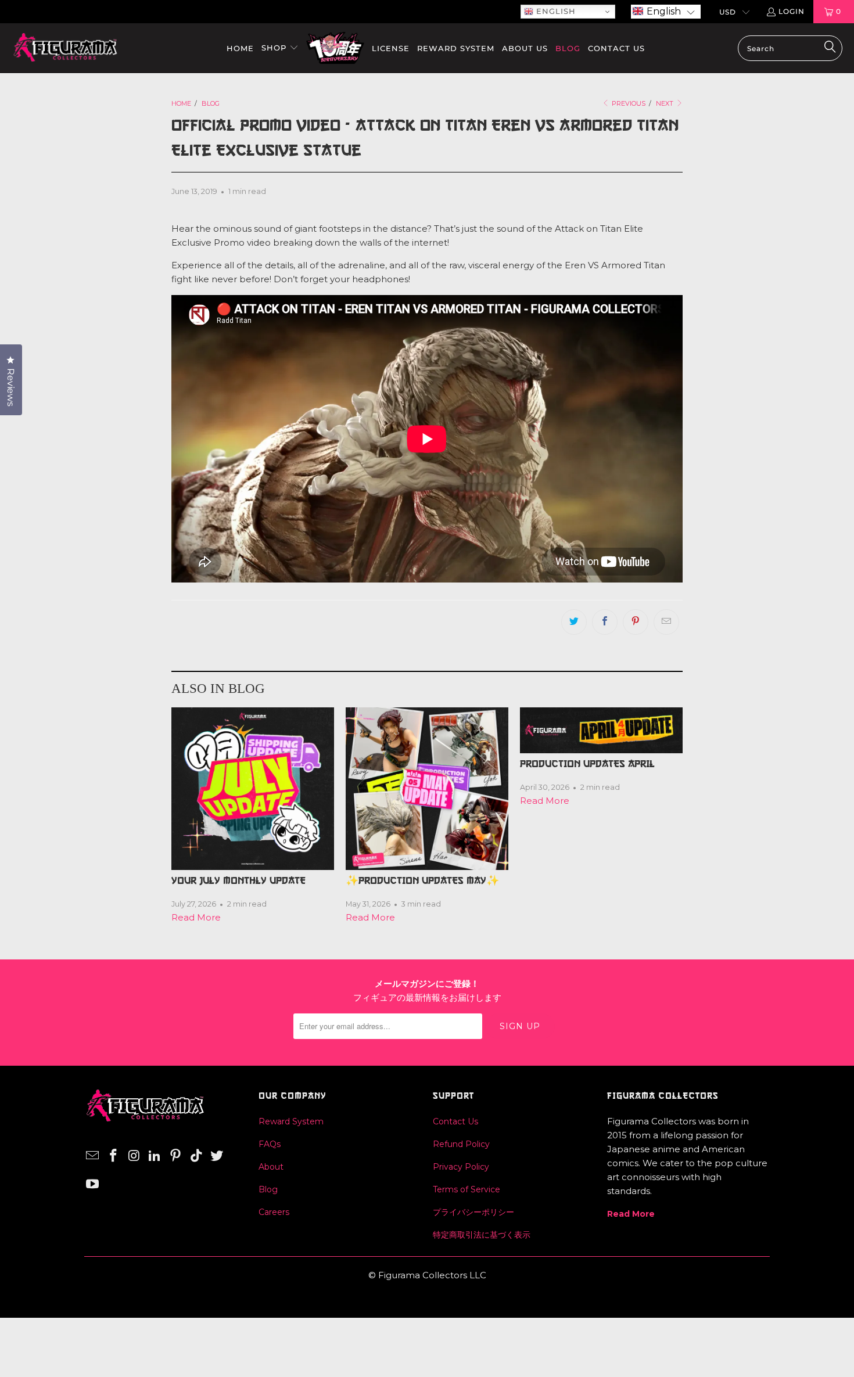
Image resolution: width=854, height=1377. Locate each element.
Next (665, 103)
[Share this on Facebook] (605, 622)
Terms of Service (466, 1189)
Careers (274, 1212)
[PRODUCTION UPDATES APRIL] (601, 730)
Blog (268, 1189)
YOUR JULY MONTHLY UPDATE (238, 880)
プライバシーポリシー (473, 1212)
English (554, 11)
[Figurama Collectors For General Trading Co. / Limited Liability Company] (65, 48)
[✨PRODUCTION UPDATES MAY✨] (427, 788)
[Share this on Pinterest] (635, 622)
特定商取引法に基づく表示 (481, 1234)
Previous (627, 103)
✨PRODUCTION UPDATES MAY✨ (422, 880)
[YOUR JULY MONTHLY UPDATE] (252, 788)
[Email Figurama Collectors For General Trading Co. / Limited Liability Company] (93, 1156)
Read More (196, 917)
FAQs (270, 1144)
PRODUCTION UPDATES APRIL (587, 764)
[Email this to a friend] (666, 622)
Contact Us (455, 1121)
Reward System (291, 1121)
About (271, 1167)
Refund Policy (461, 1144)
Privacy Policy (461, 1167)
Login (791, 11)
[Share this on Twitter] (574, 622)
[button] (666, 12)
